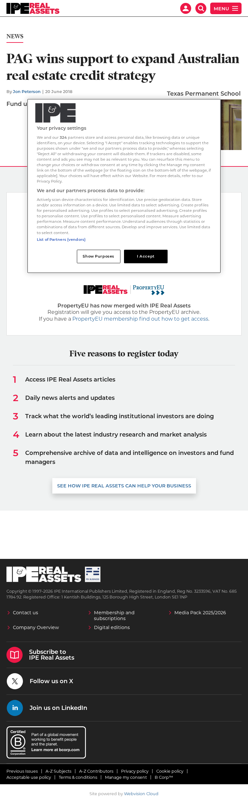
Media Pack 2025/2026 (200, 613)
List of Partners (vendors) (61, 239)
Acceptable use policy (28, 777)
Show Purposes (98, 256)
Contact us (25, 613)
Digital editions (112, 627)
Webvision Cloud (141, 793)
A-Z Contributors (96, 771)
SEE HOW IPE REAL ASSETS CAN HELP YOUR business (124, 486)
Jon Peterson (27, 91)
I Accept (146, 256)
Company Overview (36, 627)
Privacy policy (135, 771)
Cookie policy (169, 771)
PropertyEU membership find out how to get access (140, 319)
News (14, 36)
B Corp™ (164, 777)
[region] (124, 186)
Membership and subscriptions (114, 615)
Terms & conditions (78, 777)
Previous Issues (22, 771)
